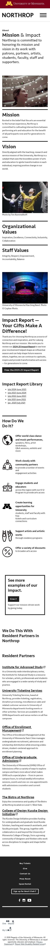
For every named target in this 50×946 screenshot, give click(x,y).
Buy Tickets (25, 863)
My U (5, 930)
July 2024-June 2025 (17, 389)
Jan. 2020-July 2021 (16, 402)
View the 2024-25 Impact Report (21, 370)
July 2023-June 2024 (17, 392)
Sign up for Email (23, 891)
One (5, 923)
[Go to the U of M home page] (25, 4)
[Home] (17, 15)
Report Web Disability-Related (29, 944)
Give (25, 868)
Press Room (25, 879)
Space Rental (25, 884)
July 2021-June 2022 (17, 399)
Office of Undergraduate (19, 759)
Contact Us (25, 873)
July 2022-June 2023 (17, 396)
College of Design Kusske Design (25, 812)
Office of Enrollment (16, 728)
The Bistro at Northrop (18, 797)
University (22, 691)
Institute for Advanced (22, 667)
